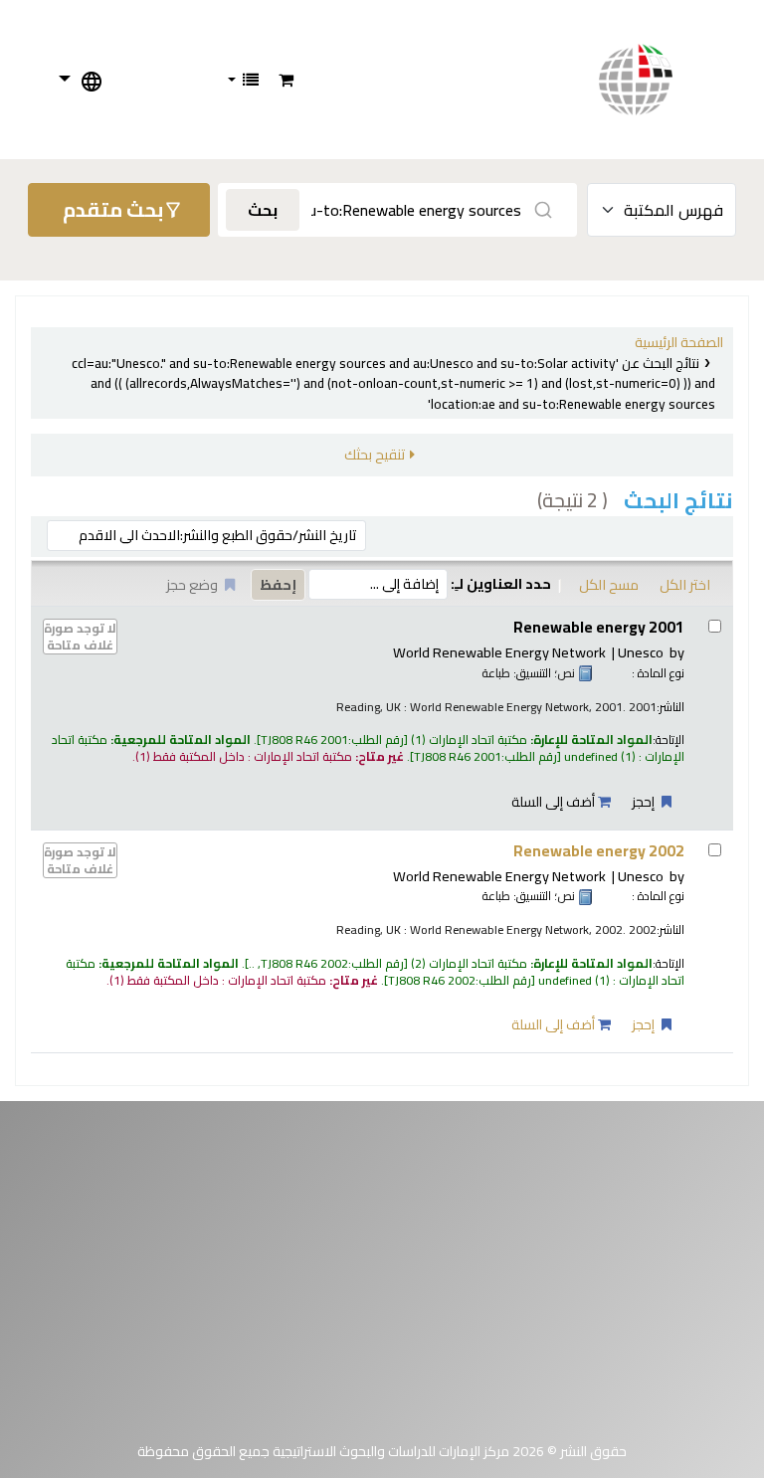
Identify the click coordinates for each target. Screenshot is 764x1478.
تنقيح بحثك (374, 454)
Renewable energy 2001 (598, 627)
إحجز (645, 802)
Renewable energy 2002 (598, 850)
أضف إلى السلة (554, 802)
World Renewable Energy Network (499, 652)
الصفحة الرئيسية (679, 342)
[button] (286, 79)
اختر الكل (685, 584)
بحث (263, 210)
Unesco (641, 652)
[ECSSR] (655, 79)
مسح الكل (609, 584)
